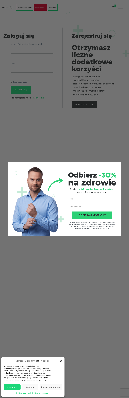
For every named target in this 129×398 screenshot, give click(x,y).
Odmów (30, 387)
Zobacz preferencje (51, 387)
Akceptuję (12, 387)
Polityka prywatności (40, 393)
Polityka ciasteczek (23, 393)
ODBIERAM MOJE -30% (92, 215)
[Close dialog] (118, 165)
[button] (60, 361)
